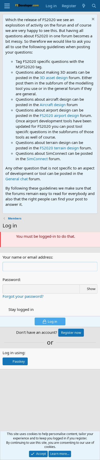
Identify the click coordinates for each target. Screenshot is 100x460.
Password (11, 279)
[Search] (94, 6)
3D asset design (54, 77)
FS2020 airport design (59, 115)
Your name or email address (27, 257)
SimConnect (37, 158)
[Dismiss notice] (92, 19)
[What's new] (84, 6)
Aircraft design (53, 104)
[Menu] (7, 6)
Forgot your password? (23, 296)
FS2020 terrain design (59, 147)
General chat (16, 178)
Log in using (13, 352)
